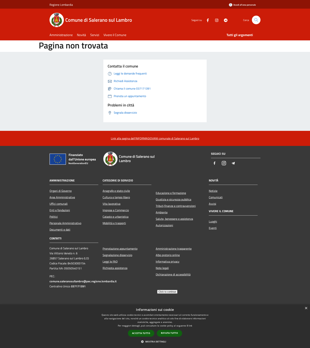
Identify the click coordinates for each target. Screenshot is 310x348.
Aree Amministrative (62, 197)
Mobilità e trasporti (114, 223)
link (190, 325)
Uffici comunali (59, 204)
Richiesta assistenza (115, 268)
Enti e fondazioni (60, 210)
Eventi (213, 228)
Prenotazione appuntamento (120, 248)
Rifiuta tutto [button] (169, 333)
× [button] (306, 308)
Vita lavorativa (111, 204)
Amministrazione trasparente (174, 248)
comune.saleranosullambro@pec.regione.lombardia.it (83, 281)
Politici (54, 216)
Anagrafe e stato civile (116, 191)
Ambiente (162, 212)
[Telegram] (224, 19)
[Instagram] (215, 19)
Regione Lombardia (61, 5)
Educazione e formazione (171, 193)
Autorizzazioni (164, 225)
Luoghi (213, 221)
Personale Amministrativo (65, 223)
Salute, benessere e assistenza (174, 219)
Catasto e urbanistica (115, 216)
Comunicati (216, 197)
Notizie (213, 191)
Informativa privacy (167, 261)
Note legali (162, 268)
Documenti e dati (60, 229)
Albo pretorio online (168, 255)
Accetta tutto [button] (141, 333)
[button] (155, 341)
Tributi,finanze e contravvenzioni (176, 206)
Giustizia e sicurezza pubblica (173, 199)
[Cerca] (256, 20)
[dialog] (155, 326)
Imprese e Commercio (116, 210)
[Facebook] (206, 19)
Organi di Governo (61, 191)
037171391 (78, 286)
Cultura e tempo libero (116, 197)
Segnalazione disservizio (117, 255)
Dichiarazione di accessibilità (173, 274)
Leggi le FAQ (110, 261)
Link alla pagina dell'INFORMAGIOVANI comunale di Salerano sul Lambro (155, 138)
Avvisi (212, 204)
